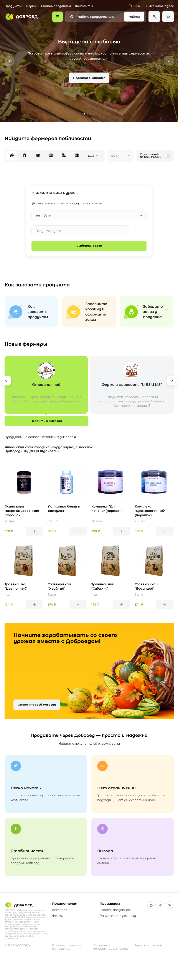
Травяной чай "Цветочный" (16, 586)
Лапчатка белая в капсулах (64, 508)
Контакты (84, 6)
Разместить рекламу (118, 916)
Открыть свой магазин (37, 704)
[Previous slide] (9, 61)
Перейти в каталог (89, 77)
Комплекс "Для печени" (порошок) (107, 508)
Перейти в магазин (46, 421)
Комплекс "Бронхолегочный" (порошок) (150, 510)
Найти (134, 16)
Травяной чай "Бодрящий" (146, 586)
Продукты (13, 6)
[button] (84, 113)
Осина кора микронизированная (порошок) (22, 510)
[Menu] (57, 17)
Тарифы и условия (148, 945)
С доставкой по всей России (150, 156)
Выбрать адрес (89, 245)
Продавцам (110, 903)
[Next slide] (169, 61)
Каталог (59, 910)
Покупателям (64, 903)
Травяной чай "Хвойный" (59, 586)
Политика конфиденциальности (110, 947)
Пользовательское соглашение (66, 947)
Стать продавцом (56, 6)
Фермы (31, 6)
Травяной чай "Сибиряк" (102, 586)
